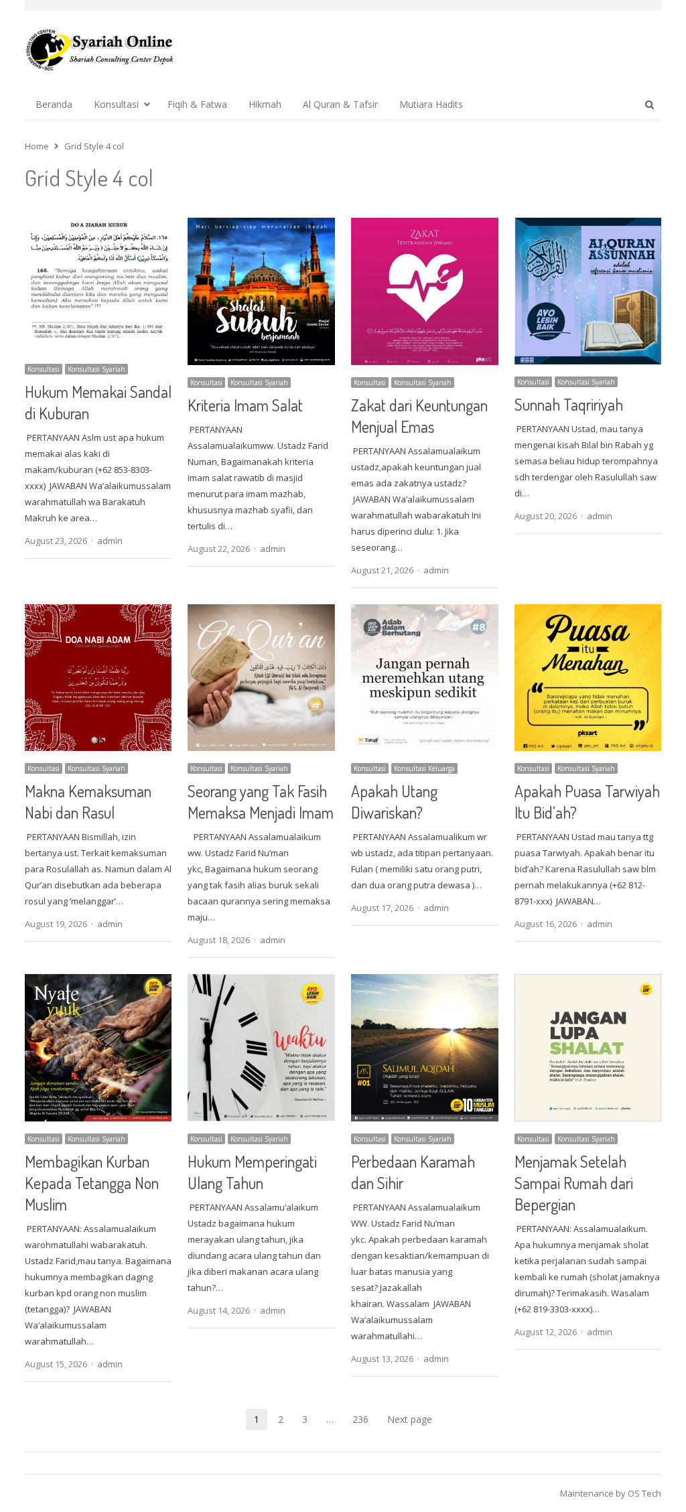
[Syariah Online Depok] (99, 49)
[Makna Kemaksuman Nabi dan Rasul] (98, 612)
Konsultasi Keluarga (424, 768)
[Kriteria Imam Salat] (261, 226)
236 (360, 1419)
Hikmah (265, 104)
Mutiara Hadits (431, 104)
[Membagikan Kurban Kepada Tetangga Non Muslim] (98, 982)
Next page (409, 1419)
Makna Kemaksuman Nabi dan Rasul (88, 801)
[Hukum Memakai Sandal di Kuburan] (98, 226)
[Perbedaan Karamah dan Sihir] (424, 982)
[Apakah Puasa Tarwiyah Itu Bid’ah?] (588, 612)
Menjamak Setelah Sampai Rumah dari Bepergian (573, 1183)
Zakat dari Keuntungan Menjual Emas (419, 416)
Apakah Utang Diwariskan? (394, 801)
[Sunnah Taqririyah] (588, 226)
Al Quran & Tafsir (340, 104)
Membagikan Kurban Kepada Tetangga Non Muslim (92, 1183)
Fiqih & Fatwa (197, 104)
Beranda (54, 104)
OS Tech (644, 1493)
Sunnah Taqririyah (568, 404)
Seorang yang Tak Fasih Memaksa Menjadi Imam (261, 801)
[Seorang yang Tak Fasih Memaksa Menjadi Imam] (261, 612)
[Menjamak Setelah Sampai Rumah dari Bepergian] (588, 982)
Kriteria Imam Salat (245, 405)
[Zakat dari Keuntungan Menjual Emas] (424, 226)
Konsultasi (116, 104)
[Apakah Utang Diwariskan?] (424, 612)
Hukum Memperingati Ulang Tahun (252, 1172)
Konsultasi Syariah (96, 369)
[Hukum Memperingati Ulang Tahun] (261, 982)
